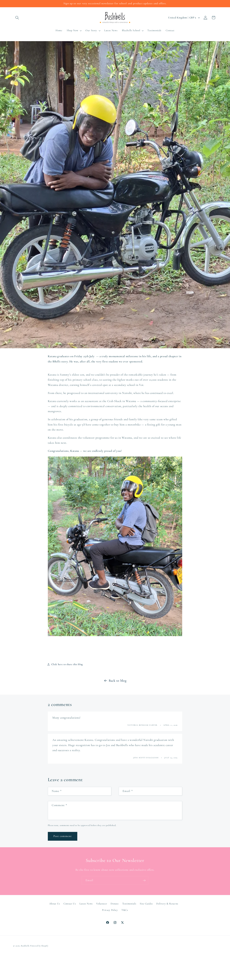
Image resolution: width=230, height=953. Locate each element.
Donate (115, 903)
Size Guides (146, 903)
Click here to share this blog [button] (67, 664)
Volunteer (101, 903)
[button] (17, 17)
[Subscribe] (144, 880)
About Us (54, 903)
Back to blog (118, 681)
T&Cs (124, 910)
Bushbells (25, 946)
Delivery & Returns (167, 903)
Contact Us (69, 903)
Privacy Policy (110, 910)
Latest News (86, 903)
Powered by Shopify (39, 946)
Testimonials (129, 903)
